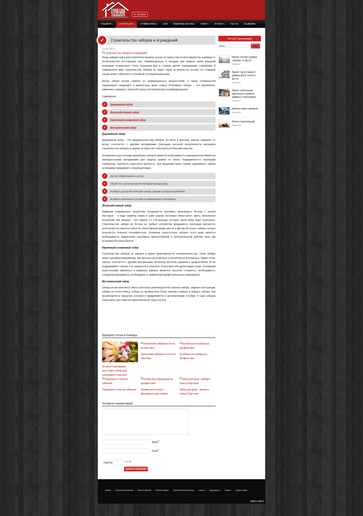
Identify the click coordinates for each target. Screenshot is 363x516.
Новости (202, 490)
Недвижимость (214, 490)
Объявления (250, 24)
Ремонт (205, 24)
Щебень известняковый (245, 108)
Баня (165, 24)
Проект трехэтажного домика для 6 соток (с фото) (244, 75)
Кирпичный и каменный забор (128, 120)
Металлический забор (123, 127)
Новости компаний (144, 490)
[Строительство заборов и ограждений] (124, 53)
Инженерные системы (184, 24)
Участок (234, 24)
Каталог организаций (240, 38)
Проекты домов (241, 490)
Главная (108, 490)
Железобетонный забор (124, 112)
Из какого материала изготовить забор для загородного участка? (114, 370)
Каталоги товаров (162, 490)
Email (155, 450)
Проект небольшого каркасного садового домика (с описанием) (244, 93)
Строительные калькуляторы (183, 490)
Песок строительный (243, 121)
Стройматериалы (149, 24)
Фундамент (107, 24)
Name (155, 442)
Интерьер (220, 24)
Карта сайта (257, 501)
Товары (227, 490)
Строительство (126, 24)
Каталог (141, 14)
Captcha (108, 462)
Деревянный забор (121, 104)
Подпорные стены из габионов (119, 389)
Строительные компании (124, 490)
